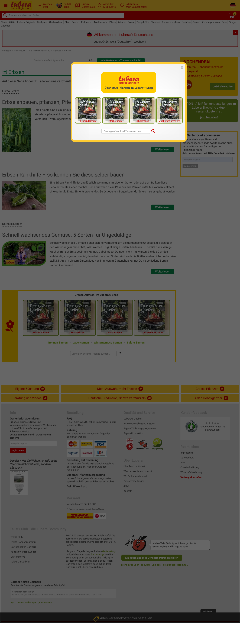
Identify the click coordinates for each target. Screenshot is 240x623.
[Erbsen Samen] (88, 110)
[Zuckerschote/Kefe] (169, 110)
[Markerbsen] (115, 110)
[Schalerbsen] (142, 110)
